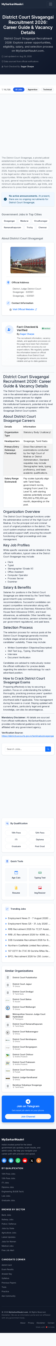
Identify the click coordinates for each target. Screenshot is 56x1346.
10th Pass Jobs (8, 1174)
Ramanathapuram (12, 227)
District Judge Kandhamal (25, 1077)
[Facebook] (4, 1160)
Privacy (31, 1323)
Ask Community (8, 1296)
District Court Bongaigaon (25, 1047)
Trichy (30, 227)
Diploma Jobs (8, 1187)
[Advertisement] (28, 123)
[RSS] (38, 1160)
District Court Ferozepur (24, 1070)
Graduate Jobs (8, 1200)
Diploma (40, 839)
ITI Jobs (5, 1182)
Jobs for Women (9, 1241)
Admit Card (7, 1265)
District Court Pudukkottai (25, 977)
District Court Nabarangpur (25, 1031)
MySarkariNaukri (12, 4)
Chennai (42, 227)
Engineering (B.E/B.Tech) (13, 1191)
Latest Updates (8, 1237)
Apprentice (32, 89)
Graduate (16, 846)
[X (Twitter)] (31, 1160)
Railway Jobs (7, 1219)
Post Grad (40, 846)
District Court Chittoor (23, 1054)
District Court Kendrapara (25, 1039)
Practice (5, 1291)
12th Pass (39, 833)
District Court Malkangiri (24, 1007)
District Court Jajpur (22, 984)
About (22, 1323)
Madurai (24, 221)
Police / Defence (9, 1224)
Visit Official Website (23, 309)
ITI (16, 839)
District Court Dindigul (23, 991)
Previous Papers (9, 1283)
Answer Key (7, 1274)
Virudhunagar (40, 221)
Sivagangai (9, 221)
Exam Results (7, 1269)
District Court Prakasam (24, 1062)
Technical (47, 89)
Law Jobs (6, 1196)
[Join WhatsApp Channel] (17, 1160)
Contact (51, 1323)
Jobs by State (8, 1228)
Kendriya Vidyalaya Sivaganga (27, 1085)
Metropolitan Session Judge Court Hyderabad (29, 1015)
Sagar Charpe (27, 334)
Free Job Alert (8, 1250)
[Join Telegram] (11, 1160)
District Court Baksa (22, 999)
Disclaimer (41, 1323)
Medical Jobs (7, 1246)
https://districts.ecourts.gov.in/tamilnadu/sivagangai (28, 736)
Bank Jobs (6, 1215)
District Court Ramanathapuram (27, 1024)
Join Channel (28, 1116)
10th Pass (16, 833)
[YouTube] (24, 1160)
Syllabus (5, 1278)
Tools (4, 1287)
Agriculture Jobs (9, 1232)
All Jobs (18, 89)
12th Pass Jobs (8, 1178)
